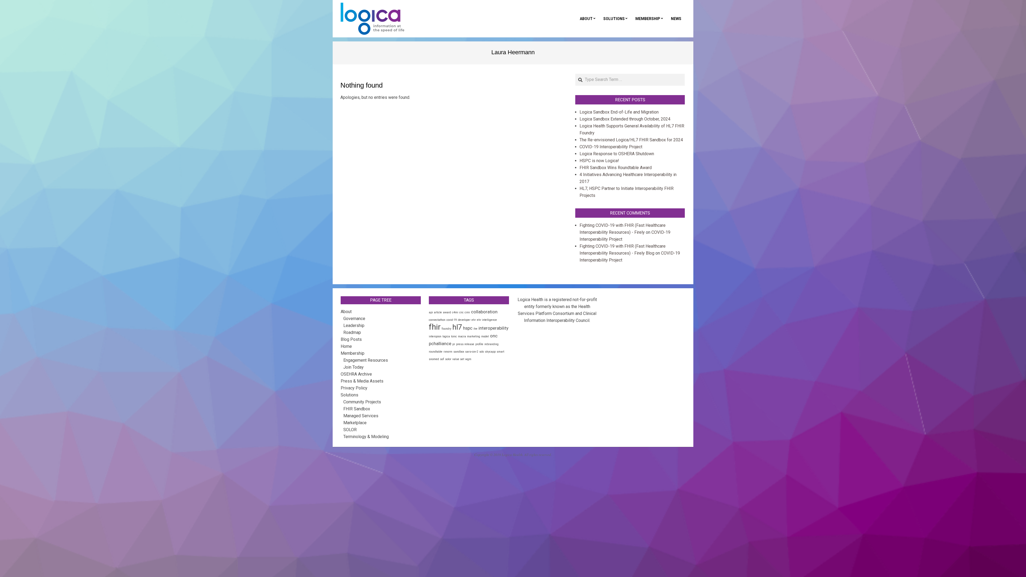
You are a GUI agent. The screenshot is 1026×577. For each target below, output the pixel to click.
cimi (467, 312)
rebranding (491, 344)
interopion (435, 336)
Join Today (353, 367)
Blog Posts (351, 339)
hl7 (457, 327)
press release (465, 344)
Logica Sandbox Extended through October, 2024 (625, 119)
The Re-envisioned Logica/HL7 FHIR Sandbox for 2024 (631, 139)
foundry (446, 328)
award (447, 312)
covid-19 (451, 320)
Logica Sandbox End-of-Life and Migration (619, 112)
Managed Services (360, 415)
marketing (473, 336)
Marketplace (355, 422)
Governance (354, 318)
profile (479, 344)
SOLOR (350, 429)
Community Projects (362, 401)
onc (494, 335)
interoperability (493, 328)
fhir (435, 327)
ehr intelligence (487, 320)
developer (464, 320)
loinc (454, 336)
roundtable (435, 351)
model (485, 336)
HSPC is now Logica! (599, 160)
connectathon (437, 320)
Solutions (349, 394)
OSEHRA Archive (356, 374)
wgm (468, 359)
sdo (481, 351)
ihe (475, 328)
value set (458, 359)
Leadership (353, 325)
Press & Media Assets (362, 381)
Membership (352, 353)
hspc (467, 328)
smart (500, 351)
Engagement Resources (365, 360)
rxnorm (448, 351)
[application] (1024, 575)
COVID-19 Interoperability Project (611, 146)
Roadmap (352, 332)
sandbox (458, 351)
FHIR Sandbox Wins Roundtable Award (616, 167)
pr (453, 344)
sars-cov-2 (471, 351)
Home (346, 346)
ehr (474, 320)
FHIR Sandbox (356, 408)
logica (446, 336)
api (431, 312)
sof (442, 359)
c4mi (455, 312)
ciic (461, 312)
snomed (434, 359)
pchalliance (440, 343)
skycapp (490, 351)
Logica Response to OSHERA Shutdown (617, 153)
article (438, 312)
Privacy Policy (354, 388)
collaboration (484, 311)
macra (462, 336)
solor (448, 359)
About (346, 311)
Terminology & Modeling (366, 436)
